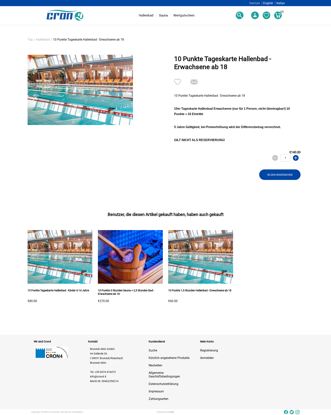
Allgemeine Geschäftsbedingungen (164, 374)
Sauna (163, 15)
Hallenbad (146, 15)
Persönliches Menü (255, 15)
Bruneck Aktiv (98, 362)
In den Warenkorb (279, 174)
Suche (153, 350)
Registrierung (209, 350)
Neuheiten (155, 365)
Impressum (156, 391)
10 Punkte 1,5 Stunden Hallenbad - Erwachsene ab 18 (199, 290)
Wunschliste (266, 15)
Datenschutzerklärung (163, 384)
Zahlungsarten (158, 399)
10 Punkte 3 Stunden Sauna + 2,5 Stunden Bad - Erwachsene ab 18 (126, 292)
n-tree (171, 412)
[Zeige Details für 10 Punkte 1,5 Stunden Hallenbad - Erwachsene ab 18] (200, 282)
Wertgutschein (183, 15)
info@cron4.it (98, 376)
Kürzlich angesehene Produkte (169, 358)
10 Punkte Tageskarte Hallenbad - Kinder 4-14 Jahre (58, 290)
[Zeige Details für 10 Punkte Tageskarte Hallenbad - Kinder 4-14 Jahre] (60, 282)
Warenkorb (281, 12)
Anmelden (207, 358)
